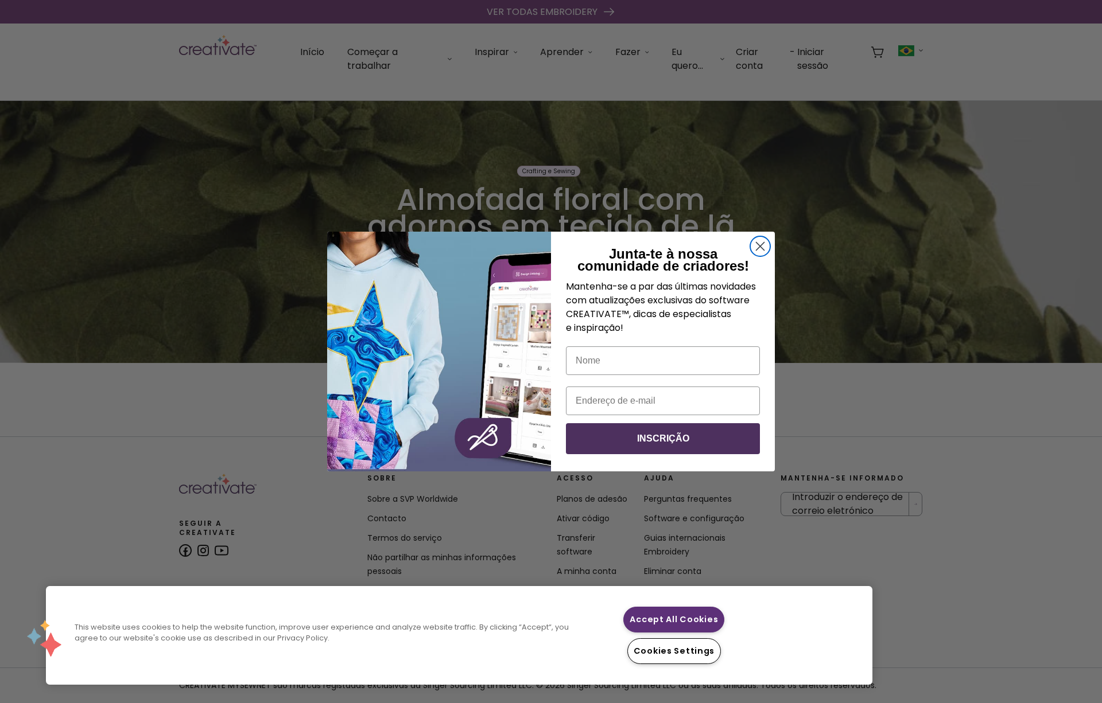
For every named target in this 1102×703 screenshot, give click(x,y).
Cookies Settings (674, 651)
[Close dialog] (760, 246)
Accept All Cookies (674, 619)
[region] (459, 635)
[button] (44, 638)
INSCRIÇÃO (663, 438)
